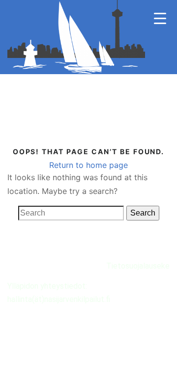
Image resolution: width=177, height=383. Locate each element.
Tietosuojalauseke (138, 266)
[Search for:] (71, 213)
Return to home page (88, 165)
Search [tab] (142, 213)
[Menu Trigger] (160, 18)
